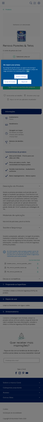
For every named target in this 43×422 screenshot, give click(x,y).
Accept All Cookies (10, 82)
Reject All (24, 82)
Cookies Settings (21, 76)
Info (28, 71)
